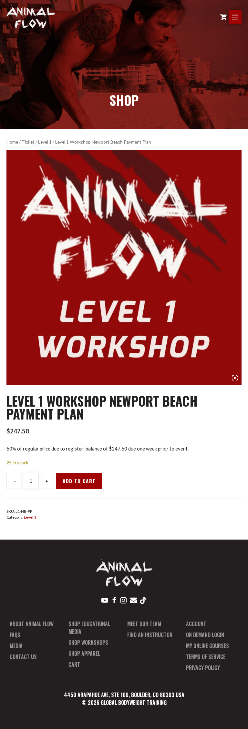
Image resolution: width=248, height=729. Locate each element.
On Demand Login (205, 635)
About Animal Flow (32, 624)
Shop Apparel (84, 653)
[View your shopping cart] (223, 17)
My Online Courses (207, 646)
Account (196, 624)
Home (12, 142)
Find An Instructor (149, 635)
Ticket (28, 142)
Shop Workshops (88, 642)
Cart (74, 664)
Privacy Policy (203, 668)
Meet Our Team (144, 624)
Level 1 (45, 142)
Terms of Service (205, 657)
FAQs (15, 635)
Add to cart (79, 480)
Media (16, 646)
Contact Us (23, 657)
